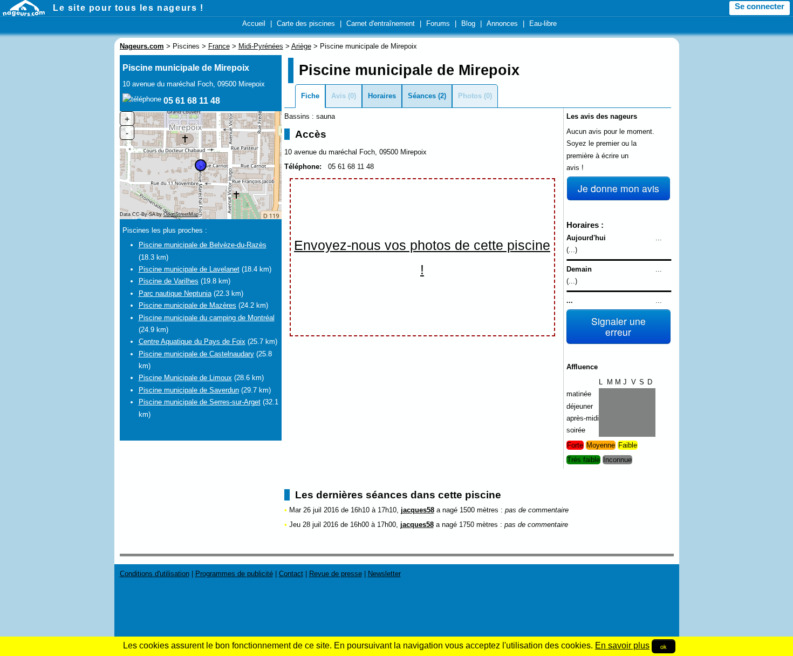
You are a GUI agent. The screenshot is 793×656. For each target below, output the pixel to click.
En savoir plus (622, 645)
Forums (438, 23)
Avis (338, 96)
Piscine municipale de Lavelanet (189, 269)
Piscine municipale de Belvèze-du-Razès (202, 245)
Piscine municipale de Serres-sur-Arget (200, 402)
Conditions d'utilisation (154, 574)
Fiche (310, 96)
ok (663, 646)
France (219, 46)
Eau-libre (543, 23)
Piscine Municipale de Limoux (185, 378)
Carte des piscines (306, 23)
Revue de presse (335, 574)
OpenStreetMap (181, 214)
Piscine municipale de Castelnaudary (196, 354)
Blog (468, 23)
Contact (291, 574)
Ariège (301, 46)
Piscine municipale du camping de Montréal (207, 318)
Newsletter (384, 574)
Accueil (253, 23)
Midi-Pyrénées (260, 46)
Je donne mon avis (618, 188)
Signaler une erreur (618, 326)
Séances (422, 96)
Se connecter (759, 6)
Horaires (382, 96)
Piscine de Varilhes (169, 281)
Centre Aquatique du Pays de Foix (192, 341)
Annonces (502, 23)
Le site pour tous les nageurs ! (128, 7)
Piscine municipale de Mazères (187, 305)
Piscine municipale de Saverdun (189, 390)
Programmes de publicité (234, 574)
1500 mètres (479, 510)
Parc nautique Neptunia (175, 293)
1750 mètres (478, 524)
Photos (470, 96)
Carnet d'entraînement (380, 23)
